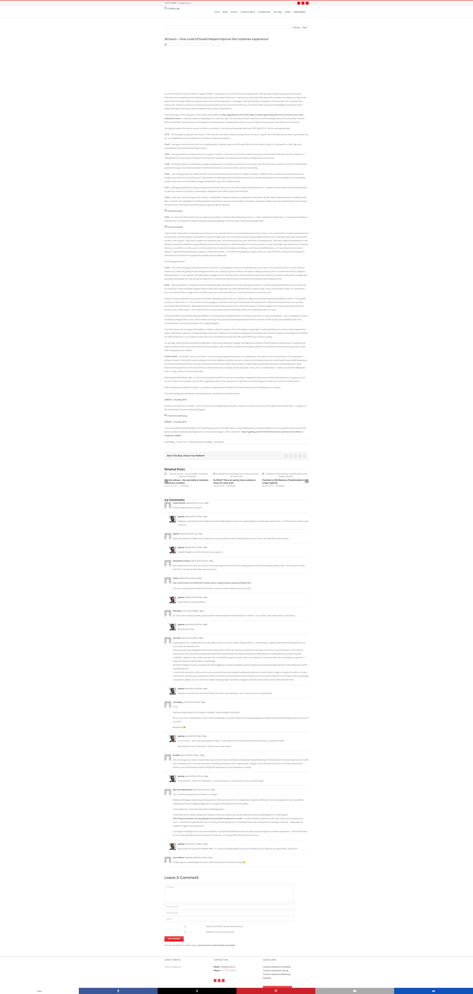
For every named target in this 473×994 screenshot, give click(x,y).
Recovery (199, 442)
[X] (197, 991)
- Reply (205, 503)
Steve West (177, 638)
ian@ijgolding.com (185, 3)
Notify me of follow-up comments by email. (224, 926)
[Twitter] (219, 980)
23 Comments (219, 442)
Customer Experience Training (275, 970)
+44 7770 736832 (228, 970)
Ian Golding (170, 442)
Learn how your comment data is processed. (216, 945)
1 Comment (184, 486)
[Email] (354, 991)
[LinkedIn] (223, 980)
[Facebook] (215, 980)
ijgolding (181, 516)
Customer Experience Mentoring (276, 974)
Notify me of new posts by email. (220, 932)
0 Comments (231, 486)
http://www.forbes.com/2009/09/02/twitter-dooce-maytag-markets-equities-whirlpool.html (212, 583)
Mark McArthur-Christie (181, 561)
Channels (192, 442)
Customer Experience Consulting (276, 967)
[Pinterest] (275, 991)
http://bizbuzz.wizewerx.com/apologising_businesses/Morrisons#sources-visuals (207, 818)
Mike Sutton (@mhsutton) (182, 790)
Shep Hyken (177, 611)
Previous (296, 27)
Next (305, 27)
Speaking (267, 978)
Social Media (207, 442)
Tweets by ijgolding (172, 967)
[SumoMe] (433, 991)
